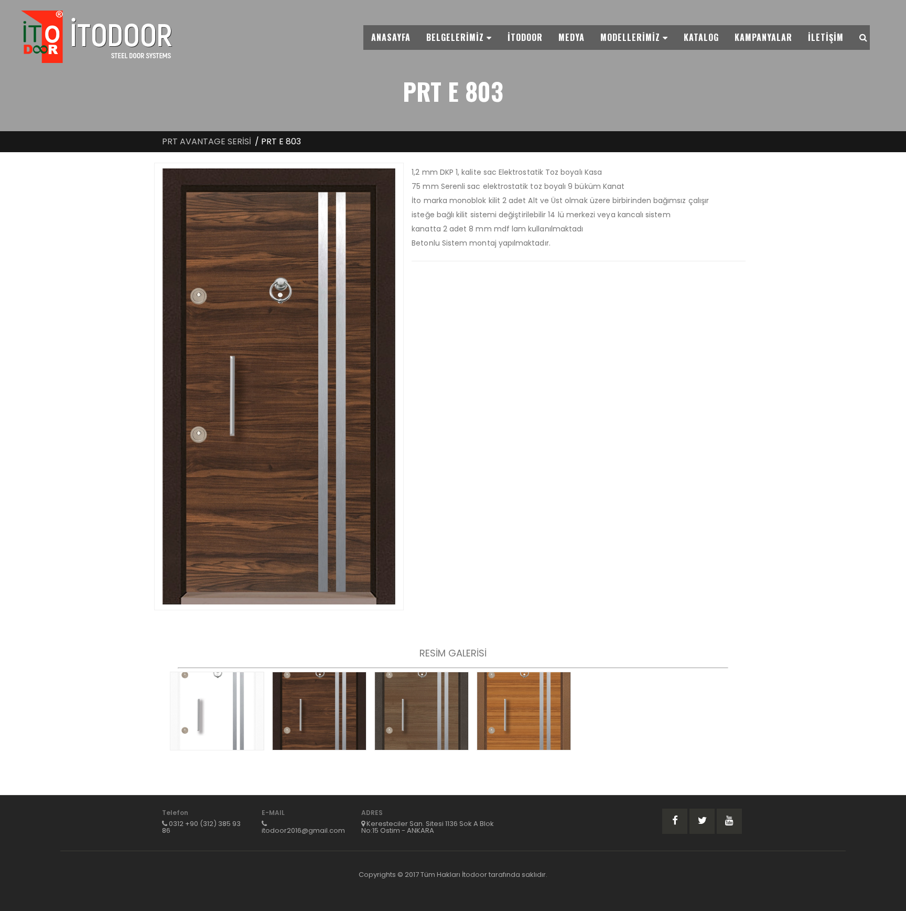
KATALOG (701, 37)
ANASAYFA (391, 37)
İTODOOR (525, 37)
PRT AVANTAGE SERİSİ (206, 141)
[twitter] (702, 821)
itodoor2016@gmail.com (303, 830)
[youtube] (729, 821)
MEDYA (571, 37)
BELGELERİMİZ (456, 37)
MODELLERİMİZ (631, 37)
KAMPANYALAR (763, 37)
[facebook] (674, 821)
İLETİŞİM (826, 37)
